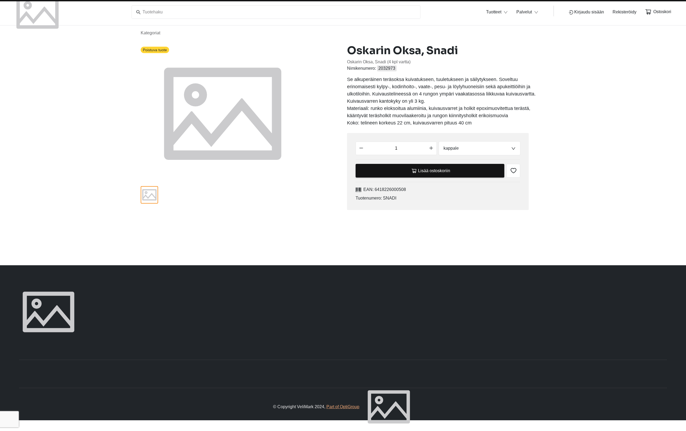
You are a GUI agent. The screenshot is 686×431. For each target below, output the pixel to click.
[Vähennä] (361, 148)
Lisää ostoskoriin (434, 170)
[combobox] (479, 148)
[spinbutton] (396, 148)
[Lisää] (431, 148)
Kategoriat (150, 33)
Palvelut (524, 12)
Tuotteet (493, 12)
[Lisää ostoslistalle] (513, 171)
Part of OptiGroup (342, 406)
